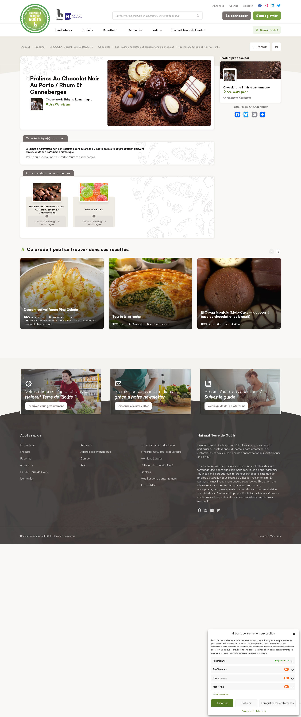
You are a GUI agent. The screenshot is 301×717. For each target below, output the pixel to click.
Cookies (146, 471)
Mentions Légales (151, 458)
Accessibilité (148, 485)
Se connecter (237, 16)
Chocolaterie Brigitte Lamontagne (69, 99)
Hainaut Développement (32, 535)
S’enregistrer (267, 16)
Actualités (135, 30)
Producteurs (63, 30)
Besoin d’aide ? (269, 30)
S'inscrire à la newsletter (133, 406)
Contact (248, 5)
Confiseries (245, 97)
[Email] (254, 114)
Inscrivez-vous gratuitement (46, 406)
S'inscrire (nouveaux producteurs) (161, 451)
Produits (87, 30)
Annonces (218, 5)
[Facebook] (237, 114)
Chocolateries (230, 97)
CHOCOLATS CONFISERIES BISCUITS (71, 46)
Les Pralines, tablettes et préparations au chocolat (144, 46)
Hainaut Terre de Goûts (187, 30)
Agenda (233, 5)
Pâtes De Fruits (93, 209)
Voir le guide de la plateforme (226, 406)
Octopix (262, 535)
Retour (261, 47)
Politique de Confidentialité (253, 711)
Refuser (246, 703)
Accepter (222, 703)
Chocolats (104, 46)
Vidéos (157, 30)
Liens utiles (27, 478)
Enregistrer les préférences (277, 703)
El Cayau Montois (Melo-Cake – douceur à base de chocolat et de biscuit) (235, 314)
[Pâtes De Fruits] (93, 192)
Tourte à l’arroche (126, 316)
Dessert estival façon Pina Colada (51, 309)
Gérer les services (221, 694)
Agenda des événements (95, 451)
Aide (83, 465)
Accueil (25, 46)
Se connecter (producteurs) (158, 445)
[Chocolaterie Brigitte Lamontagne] (250, 70)
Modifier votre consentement (159, 478)
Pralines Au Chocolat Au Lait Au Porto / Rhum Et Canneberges (46, 209)
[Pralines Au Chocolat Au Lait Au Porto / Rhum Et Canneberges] (47, 192)
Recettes (109, 30)
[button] (294, 633)
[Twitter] (245, 114)
